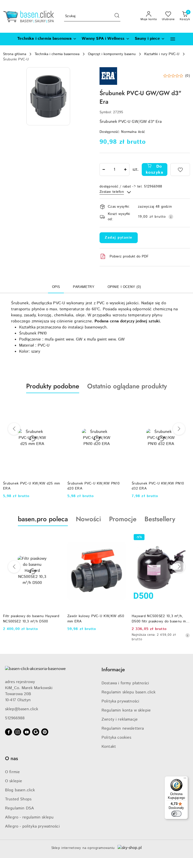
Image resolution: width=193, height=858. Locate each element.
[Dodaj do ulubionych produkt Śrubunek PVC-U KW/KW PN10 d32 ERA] (184, 405)
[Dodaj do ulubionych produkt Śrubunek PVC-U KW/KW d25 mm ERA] (55, 405)
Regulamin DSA (19, 808)
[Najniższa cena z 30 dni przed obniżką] (187, 635)
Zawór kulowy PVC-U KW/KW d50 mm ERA (95, 619)
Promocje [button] (122, 519)
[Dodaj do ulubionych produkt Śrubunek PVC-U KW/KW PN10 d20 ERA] (120, 405)
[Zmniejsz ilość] (103, 169)
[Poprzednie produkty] (14, 429)
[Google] (35, 731)
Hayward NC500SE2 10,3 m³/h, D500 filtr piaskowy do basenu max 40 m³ (160, 619)
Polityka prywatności (120, 701)
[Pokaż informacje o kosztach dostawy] (171, 216)
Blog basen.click (20, 790)
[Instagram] (17, 731)
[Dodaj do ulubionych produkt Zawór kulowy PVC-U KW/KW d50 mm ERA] (120, 538)
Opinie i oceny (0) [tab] (124, 286)
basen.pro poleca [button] (43, 519)
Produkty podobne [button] (52, 386)
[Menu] (185, 779)
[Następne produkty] (178, 429)
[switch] (176, 814)
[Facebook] (8, 731)
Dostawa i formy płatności (125, 683)
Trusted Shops (18, 799)
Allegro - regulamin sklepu (29, 817)
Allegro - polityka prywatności (32, 826)
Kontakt (109, 747)
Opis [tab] (56, 286)
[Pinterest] (44, 731)
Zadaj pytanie (118, 237)
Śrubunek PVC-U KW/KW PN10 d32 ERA (158, 486)
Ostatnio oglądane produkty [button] (127, 386)
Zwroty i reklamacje (120, 719)
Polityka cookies (116, 737)
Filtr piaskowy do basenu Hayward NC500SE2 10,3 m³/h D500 (31, 619)
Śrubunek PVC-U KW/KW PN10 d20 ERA (93, 486)
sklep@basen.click (21, 709)
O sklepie (13, 781)
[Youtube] (26, 731)
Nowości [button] (88, 519)
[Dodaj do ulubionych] (180, 169)
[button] (173, 39)
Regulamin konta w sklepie (126, 710)
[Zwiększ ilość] (125, 169)
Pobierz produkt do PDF (129, 256)
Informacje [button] (113, 669)
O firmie (12, 772)
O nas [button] (11, 758)
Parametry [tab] (83, 286)
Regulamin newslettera (123, 728)
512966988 (15, 718)
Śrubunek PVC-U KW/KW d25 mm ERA (31, 486)
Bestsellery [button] (159, 519)
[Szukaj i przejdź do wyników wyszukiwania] (116, 16)
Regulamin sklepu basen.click (129, 692)
